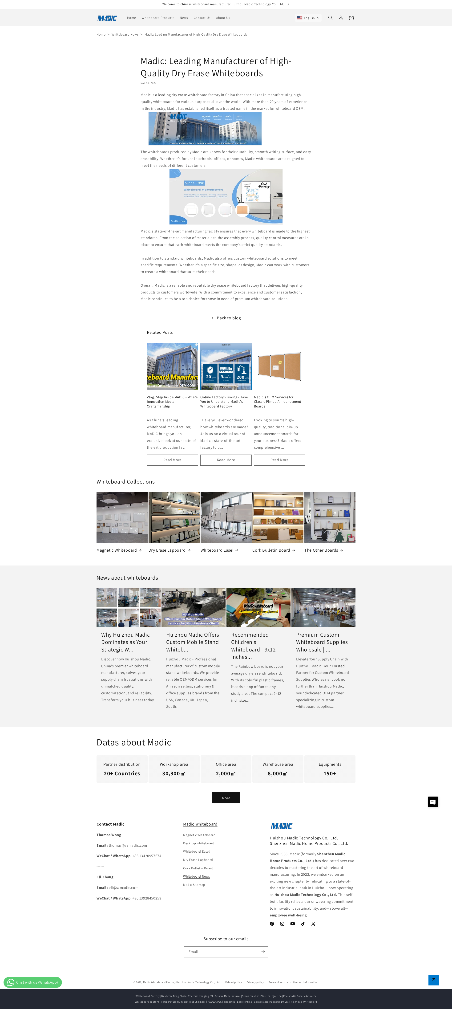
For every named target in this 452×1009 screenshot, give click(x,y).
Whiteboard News (125, 34)
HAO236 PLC (215, 1001)
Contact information (306, 982)
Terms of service (278, 982)
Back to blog (229, 318)
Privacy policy (255, 982)
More (226, 797)
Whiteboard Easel (217, 550)
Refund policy (233, 982)
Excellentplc (244, 1001)
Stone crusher (250, 996)
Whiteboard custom (147, 1001)
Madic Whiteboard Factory (159, 982)
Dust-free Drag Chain (174, 996)
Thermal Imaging (198, 996)
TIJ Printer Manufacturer (225, 996)
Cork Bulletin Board (271, 550)
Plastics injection (271, 996)
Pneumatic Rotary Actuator (299, 996)
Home (101, 34)
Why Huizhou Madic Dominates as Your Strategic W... (125, 642)
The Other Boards (321, 550)
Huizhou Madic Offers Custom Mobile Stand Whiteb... (192, 642)
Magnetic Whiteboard (117, 550)
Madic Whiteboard (200, 824)
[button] (308, 18)
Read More (172, 459)
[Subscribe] (263, 951)
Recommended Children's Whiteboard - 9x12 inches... (253, 645)
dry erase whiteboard (189, 94)
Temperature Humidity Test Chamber (183, 1001)
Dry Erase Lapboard (167, 550)
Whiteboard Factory (148, 996)
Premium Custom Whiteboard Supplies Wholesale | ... (322, 642)
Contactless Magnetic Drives (271, 1001)
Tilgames (229, 1001)
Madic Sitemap (194, 884)
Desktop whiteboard (198, 843)
